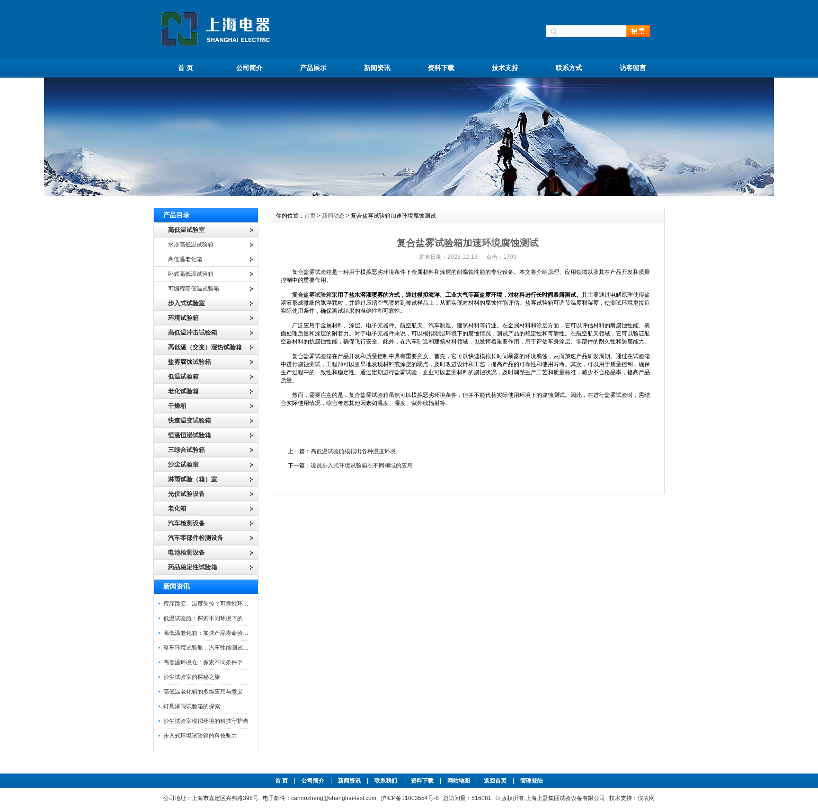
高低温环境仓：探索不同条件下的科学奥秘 (217, 662)
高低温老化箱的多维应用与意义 (203, 691)
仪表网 (646, 798)
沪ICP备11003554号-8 (410, 798)
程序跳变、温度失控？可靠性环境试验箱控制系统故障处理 (237, 603)
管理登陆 (531, 780)
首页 (310, 215)
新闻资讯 (377, 67)
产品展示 (313, 67)
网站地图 (458, 780)
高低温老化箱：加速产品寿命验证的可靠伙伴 (220, 633)
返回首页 (496, 780)
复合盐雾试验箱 (312, 294)
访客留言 (633, 67)
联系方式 (569, 67)
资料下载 (441, 67)
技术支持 (505, 67)
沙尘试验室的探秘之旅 (191, 677)
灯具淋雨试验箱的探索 (191, 706)
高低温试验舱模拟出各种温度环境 (353, 451)
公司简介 (249, 67)
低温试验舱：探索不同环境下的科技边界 (214, 618)
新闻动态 (333, 215)
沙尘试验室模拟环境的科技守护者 (206, 721)
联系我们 (385, 780)
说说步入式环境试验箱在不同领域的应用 (362, 465)
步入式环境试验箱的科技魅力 (200, 735)
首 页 (185, 67)
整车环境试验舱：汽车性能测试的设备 (211, 647)
